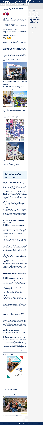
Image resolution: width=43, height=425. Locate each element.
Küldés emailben (18, 415)
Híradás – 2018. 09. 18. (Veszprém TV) (9, 390)
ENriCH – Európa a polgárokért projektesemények (10, 383)
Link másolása (12, 415)
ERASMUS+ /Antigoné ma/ (33, 24)
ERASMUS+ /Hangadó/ (33, 23)
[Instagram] (23, 423)
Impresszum (39, 423)
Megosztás (6, 415)
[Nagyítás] (26, 62)
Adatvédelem (26, 423)
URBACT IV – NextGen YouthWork (34, 22)
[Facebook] (21, 423)
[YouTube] (19, 423)
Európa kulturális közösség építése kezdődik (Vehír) (10, 389)
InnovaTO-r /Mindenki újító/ (33, 28)
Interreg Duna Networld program (34, 32)
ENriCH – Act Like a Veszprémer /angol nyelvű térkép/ (11, 116)
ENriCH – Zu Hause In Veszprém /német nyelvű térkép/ (11, 117)
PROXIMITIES (31, 20)
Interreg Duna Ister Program (33, 27)
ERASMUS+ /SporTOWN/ (33, 33)
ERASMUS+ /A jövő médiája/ (33, 29)
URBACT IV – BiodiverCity (33, 21)
